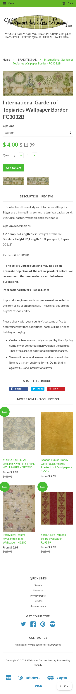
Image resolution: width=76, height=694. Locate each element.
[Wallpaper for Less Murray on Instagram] (53, 625)
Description (29, 196)
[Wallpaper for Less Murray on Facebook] (33, 625)
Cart (70, 3)
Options (8, 125)
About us (38, 590)
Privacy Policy (38, 595)
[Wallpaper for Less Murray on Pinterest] (43, 625)
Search (38, 585)
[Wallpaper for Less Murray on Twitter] (23, 625)
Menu (11, 3)
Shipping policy (38, 605)
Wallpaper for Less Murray (41, 660)
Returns (38, 600)
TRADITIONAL (27, 59)
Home (6, 59)
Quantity (9, 155)
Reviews (47, 196)
